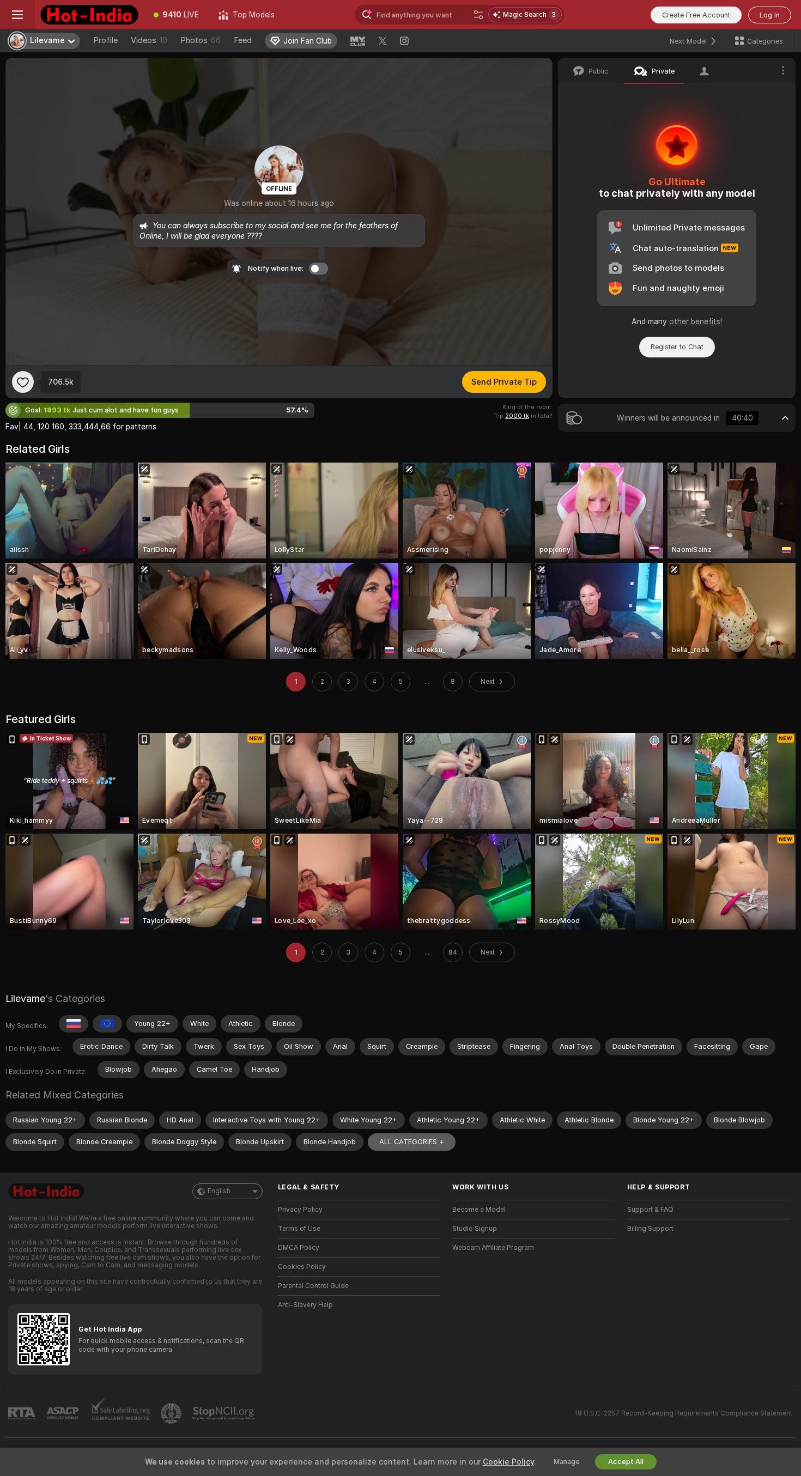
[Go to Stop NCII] (224, 1413)
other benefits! (695, 321)
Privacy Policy (300, 1209)
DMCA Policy (298, 1248)
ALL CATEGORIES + (411, 1142)
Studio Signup (474, 1228)
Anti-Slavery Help (305, 1305)
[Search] (478, 14)
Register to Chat (677, 347)
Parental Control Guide (313, 1286)
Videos (149, 40)
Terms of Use (299, 1228)
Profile (105, 40)
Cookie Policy (508, 1461)
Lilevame (25, 998)
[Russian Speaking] (73, 1023)
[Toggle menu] (17, 14)
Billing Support (650, 1228)
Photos (200, 40)
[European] (107, 1023)
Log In (770, 15)
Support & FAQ (650, 1209)
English (219, 1191)
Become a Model (479, 1209)
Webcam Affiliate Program (493, 1248)
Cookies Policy (302, 1267)
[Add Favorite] (23, 382)
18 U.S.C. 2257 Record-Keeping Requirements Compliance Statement (683, 1413)
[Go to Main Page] (89, 14)
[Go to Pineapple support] (172, 1413)
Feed (243, 40)
